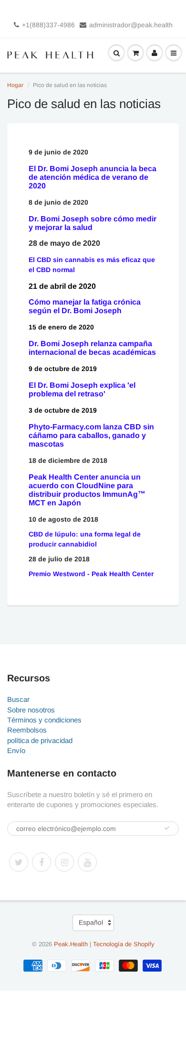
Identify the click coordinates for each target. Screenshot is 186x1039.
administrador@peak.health (131, 25)
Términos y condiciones (44, 720)
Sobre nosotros (31, 710)
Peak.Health (71, 944)
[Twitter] (18, 862)
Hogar (15, 85)
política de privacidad (39, 740)
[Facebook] (41, 862)
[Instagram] (64, 862)
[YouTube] (87, 862)
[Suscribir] (167, 828)
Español (91, 922)
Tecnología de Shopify (124, 944)
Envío (16, 750)
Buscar (18, 699)
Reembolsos (27, 730)
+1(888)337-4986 (48, 25)
